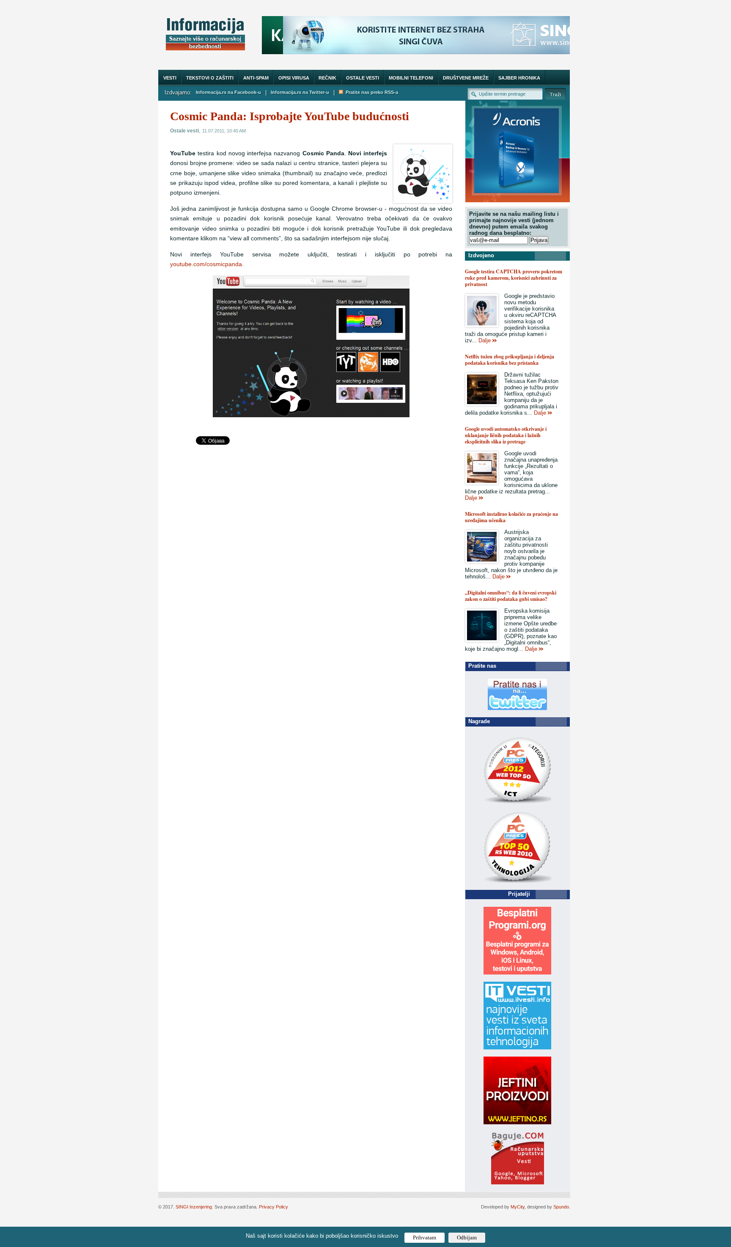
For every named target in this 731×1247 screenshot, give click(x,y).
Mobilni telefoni (411, 77)
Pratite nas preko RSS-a (370, 92)
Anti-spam (256, 77)
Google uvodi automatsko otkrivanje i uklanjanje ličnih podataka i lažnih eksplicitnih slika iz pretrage (506, 435)
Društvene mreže (466, 77)
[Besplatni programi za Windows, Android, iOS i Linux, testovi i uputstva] (517, 972)
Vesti (169, 77)
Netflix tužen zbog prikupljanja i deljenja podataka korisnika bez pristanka (509, 359)
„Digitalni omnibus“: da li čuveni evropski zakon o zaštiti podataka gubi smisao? (510, 596)
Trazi (555, 93)
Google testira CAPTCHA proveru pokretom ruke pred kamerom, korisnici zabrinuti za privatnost (513, 278)
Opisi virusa (293, 77)
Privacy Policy (273, 1206)
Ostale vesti (362, 77)
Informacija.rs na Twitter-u (300, 92)
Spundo (561, 1206)
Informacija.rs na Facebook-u (228, 92)
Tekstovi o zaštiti (210, 77)
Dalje (484, 340)
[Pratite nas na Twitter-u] (517, 708)
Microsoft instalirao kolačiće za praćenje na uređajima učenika (511, 517)
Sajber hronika (519, 77)
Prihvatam (424, 1237)
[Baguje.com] (517, 1182)
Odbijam (467, 1237)
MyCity (518, 1206)
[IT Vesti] (517, 1047)
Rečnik (327, 77)
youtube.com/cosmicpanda (206, 264)
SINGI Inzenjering (194, 1206)
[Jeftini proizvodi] (517, 1122)
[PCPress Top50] (517, 803)
